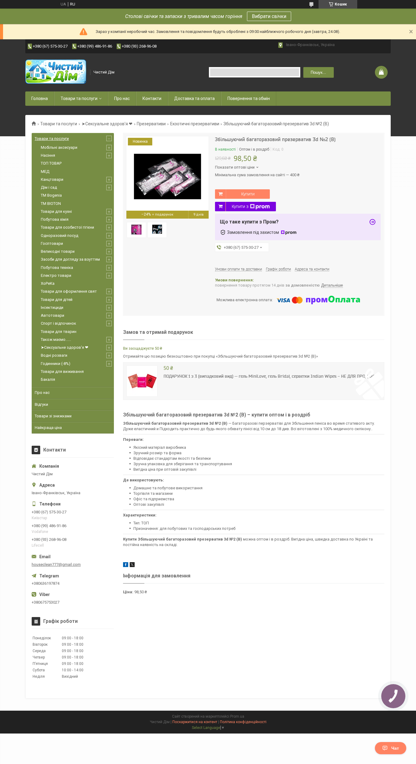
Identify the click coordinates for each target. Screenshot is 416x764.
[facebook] (125, 565)
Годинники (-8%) (55, 363)
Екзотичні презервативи (194, 123)
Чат (395, 748)
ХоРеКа (48, 283)
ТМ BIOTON (51, 203)
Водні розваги (54, 355)
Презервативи (151, 123)
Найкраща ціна (48, 427)
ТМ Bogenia (51, 195)
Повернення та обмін (248, 98)
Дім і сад (49, 187)
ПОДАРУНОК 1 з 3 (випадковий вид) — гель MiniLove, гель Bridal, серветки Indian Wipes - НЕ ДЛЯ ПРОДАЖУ (270, 376)
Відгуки (41, 404)
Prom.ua (237, 716)
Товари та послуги (79, 98)
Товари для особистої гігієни (67, 227)
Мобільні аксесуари (59, 147)
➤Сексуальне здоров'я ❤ (107, 123)
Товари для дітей (56, 299)
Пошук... (318, 72)
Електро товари (56, 275)
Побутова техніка (57, 267)
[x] (132, 565)
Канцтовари (52, 179)
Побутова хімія (55, 219)
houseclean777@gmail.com (56, 564)
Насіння (48, 155)
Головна (39, 98)
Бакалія (48, 379)
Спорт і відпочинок (58, 323)
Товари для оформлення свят (69, 291)
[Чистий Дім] (55, 72)
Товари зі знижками (53, 416)
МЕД (45, 171)
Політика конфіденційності (243, 722)
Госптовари (52, 243)
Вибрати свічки (269, 16)
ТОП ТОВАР (51, 163)
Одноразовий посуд (59, 235)
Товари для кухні (56, 211)
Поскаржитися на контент (194, 722)
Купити (248, 193)
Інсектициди (52, 307)
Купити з (240, 206)
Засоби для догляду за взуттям (70, 259)
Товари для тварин (58, 331)
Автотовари (52, 315)
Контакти (152, 98)
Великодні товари (58, 251)
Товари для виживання (62, 371)
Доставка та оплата (194, 98)
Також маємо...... (56, 339)
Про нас (122, 98)
